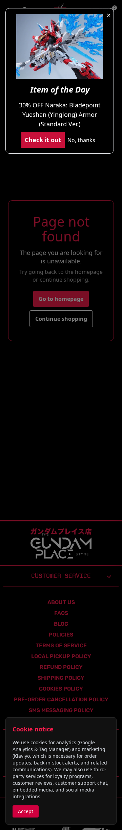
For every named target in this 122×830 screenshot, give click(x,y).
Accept (25, 811)
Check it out (43, 140)
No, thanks (81, 140)
